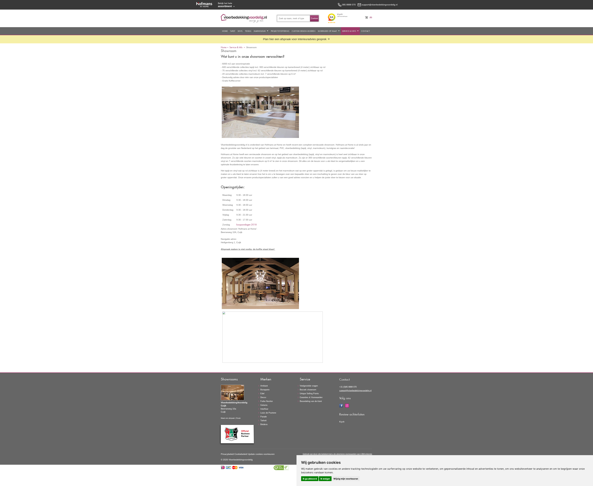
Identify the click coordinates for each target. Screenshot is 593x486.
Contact (365, 31)
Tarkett (263, 420)
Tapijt (232, 31)
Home (225, 31)
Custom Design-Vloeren (303, 31)
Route (238, 418)
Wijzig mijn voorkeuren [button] (345, 478)
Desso (263, 397)
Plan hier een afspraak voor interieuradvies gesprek (295, 39)
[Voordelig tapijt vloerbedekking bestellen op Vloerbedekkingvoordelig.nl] (244, 22)
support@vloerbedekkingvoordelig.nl (355, 390)
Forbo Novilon (266, 401)
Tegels (248, 31)
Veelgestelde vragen (309, 386)
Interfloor (264, 409)
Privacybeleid (227, 454)
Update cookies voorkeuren (261, 454)
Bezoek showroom (308, 389)
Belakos (264, 424)
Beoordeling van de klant (311, 401)
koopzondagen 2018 (246, 224)
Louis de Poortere (268, 413)
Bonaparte (264, 389)
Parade (263, 416)
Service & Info (349, 31)
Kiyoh (341, 422)
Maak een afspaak (228, 418)
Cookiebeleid (240, 454)
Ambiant (264, 386)
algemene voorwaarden (346, 454)
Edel (262, 393)
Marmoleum (260, 31)
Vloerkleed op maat (327, 31)
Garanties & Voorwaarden (311, 397)
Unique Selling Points (309, 393)
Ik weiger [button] (325, 478)
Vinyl (240, 31)
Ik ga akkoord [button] (310, 478)
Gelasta (263, 405)
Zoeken (314, 18)
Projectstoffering (280, 31)
